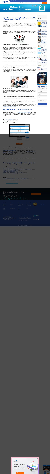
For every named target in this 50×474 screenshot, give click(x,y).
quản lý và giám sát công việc (10, 119)
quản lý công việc (27, 112)
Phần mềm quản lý (7, 109)
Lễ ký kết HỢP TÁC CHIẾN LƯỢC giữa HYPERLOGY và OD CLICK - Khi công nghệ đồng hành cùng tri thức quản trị (42, 31)
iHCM (38, 15)
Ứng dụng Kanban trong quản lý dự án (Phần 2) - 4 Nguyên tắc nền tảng (44, 63)
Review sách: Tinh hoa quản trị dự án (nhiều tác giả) (44, 40)
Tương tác (4, 121)
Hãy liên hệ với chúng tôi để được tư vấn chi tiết (9, 106)
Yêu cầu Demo (44, 3)
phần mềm (18, 112)
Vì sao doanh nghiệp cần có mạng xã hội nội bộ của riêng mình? (44, 34)
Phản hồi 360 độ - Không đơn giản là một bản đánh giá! (44, 53)
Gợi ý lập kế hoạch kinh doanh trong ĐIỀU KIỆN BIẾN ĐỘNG (44, 23)
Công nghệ (39, 18)
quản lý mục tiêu (22, 112)
